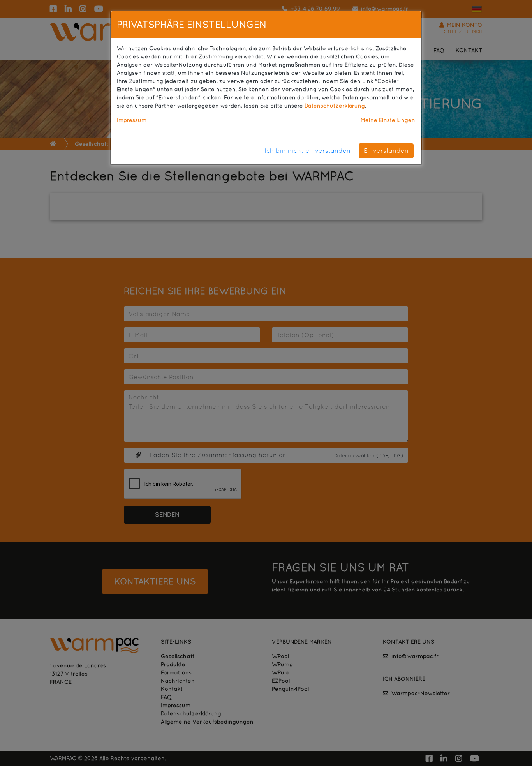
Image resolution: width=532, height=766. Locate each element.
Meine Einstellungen (388, 120)
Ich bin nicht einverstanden (307, 150)
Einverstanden (386, 150)
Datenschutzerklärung (335, 105)
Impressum (131, 120)
